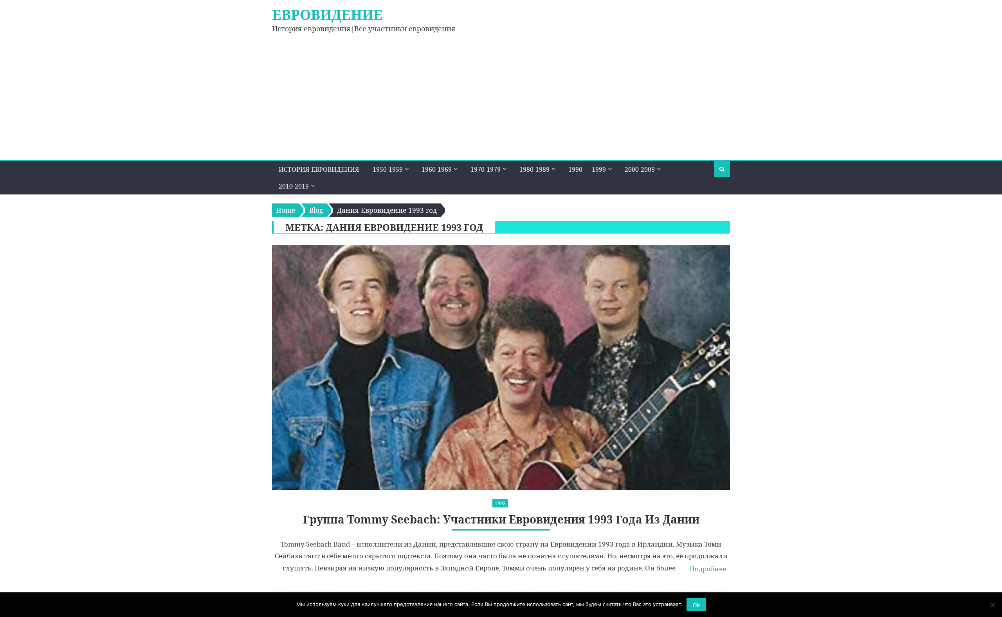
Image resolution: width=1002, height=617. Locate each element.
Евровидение (327, 14)
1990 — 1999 (587, 169)
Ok (696, 605)
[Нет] (992, 605)
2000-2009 (640, 169)
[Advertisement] (501, 101)
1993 (500, 503)
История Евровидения (319, 169)
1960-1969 (437, 169)
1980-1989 (534, 169)
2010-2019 (294, 186)
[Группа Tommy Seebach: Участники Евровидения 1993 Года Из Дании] (501, 367)
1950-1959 (388, 169)
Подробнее (708, 568)
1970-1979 (485, 169)
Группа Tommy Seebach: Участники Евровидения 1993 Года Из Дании (501, 519)
